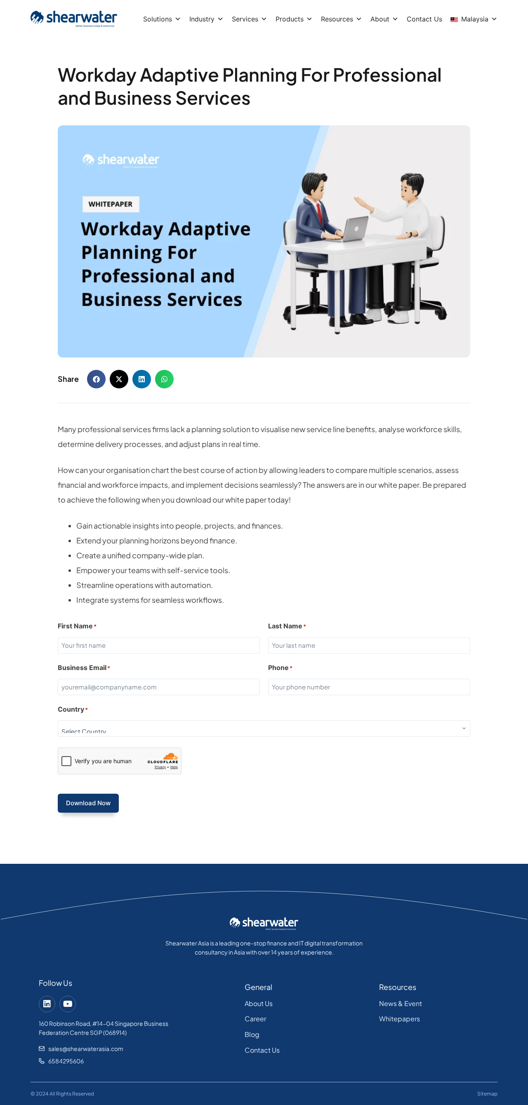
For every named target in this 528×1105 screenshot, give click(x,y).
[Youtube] (67, 1004)
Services (245, 19)
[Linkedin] (47, 1004)
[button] (96, 379)
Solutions (157, 19)
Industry (201, 19)
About (379, 19)
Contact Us (424, 19)
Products (290, 19)
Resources (337, 19)
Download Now (88, 803)
